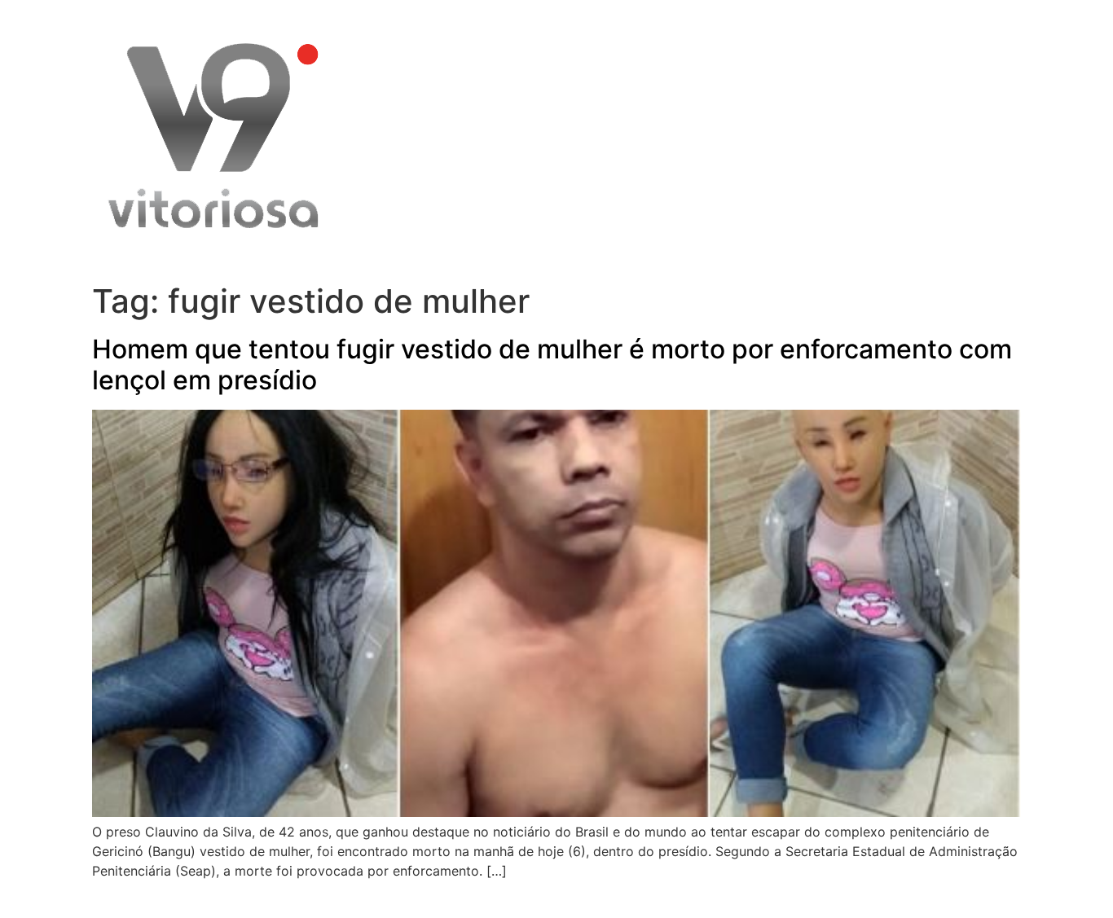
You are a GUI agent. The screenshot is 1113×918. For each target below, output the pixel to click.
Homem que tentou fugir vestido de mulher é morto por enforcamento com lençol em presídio (552, 364)
